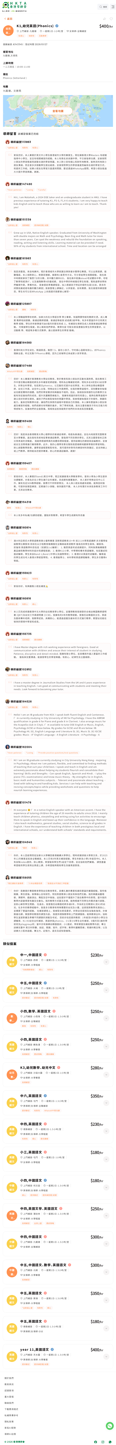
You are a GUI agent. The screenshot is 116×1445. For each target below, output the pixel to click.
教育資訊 (9, 1384)
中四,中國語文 (31, 1237)
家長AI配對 (10, 1427)
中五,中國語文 (31, 983)
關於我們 (9, 1378)
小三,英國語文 (31, 1152)
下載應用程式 (11, 1409)
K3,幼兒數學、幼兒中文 (38, 1067)
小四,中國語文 (31, 1180)
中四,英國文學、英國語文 (39, 1208)
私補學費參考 (11, 1415)
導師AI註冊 (10, 1433)
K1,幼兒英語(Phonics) (35, 26)
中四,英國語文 (31, 1124)
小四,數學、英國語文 (35, 1011)
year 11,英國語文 (34, 1349)
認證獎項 (9, 1390)
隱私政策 (9, 1421)
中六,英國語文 (31, 1096)
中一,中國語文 (31, 955)
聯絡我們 (9, 1402)
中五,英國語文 (31, 1293)
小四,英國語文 (31, 1039)
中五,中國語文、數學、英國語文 (43, 1265)
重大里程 (9, 1396)
